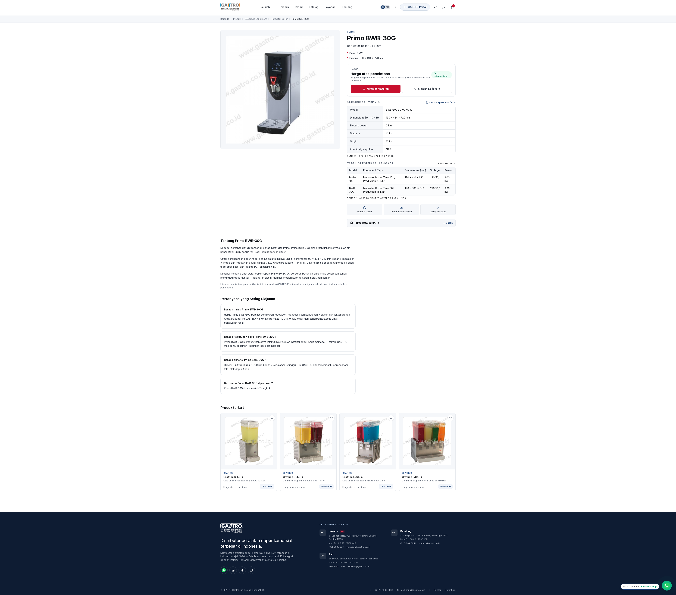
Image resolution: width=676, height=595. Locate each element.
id (383, 7)
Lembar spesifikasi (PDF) (442, 102)
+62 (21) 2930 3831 (383, 590)
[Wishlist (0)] (435, 7)
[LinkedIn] (251, 570)
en (387, 7)
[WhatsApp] (223, 570)
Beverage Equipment (256, 19)
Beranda (224, 19)
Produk (284, 6)
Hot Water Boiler (279, 19)
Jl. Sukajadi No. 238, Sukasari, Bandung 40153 (423, 535)
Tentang (347, 6)
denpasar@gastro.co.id (358, 566)
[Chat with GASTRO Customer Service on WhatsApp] (667, 585)
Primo (351, 31)
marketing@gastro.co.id (358, 547)
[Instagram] (233, 570)
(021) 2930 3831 (336, 547)
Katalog (313, 6)
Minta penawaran (378, 88)
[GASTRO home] (236, 7)
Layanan (330, 6)
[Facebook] (242, 570)
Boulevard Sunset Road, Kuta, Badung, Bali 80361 (354, 558)
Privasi (437, 590)
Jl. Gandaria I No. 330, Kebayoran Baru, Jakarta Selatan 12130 (353, 537)
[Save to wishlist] (272, 418)
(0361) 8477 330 (337, 566)
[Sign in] (443, 7)
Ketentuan (450, 590)
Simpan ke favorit (429, 88)
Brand (299, 6)
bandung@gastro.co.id (429, 543)
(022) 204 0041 (408, 543)
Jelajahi (266, 6)
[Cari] (395, 7)
